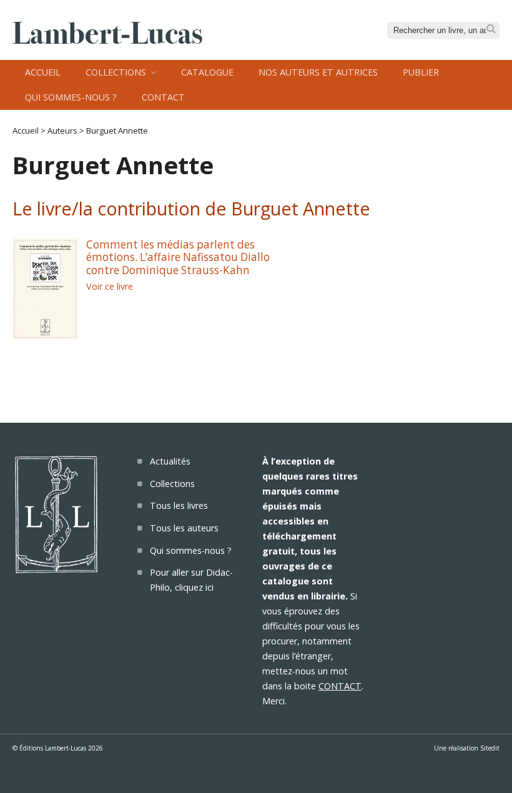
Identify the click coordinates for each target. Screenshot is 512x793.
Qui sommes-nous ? (71, 97)
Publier (421, 72)
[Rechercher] (491, 29)
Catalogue (207, 72)
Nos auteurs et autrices (318, 72)
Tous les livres (179, 505)
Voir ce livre (109, 286)
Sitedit (490, 748)
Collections (116, 72)
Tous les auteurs (184, 528)
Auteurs (62, 130)
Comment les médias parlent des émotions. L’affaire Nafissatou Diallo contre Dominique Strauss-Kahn (178, 257)
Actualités (170, 461)
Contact (163, 97)
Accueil (43, 72)
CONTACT (340, 686)
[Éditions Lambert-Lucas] (107, 40)
